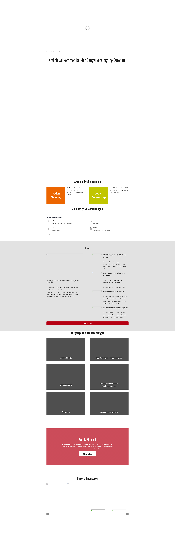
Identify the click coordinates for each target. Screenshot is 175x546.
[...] (73, 296)
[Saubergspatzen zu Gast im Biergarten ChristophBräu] (97, 273)
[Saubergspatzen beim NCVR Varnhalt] (97, 291)
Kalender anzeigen (50, 234)
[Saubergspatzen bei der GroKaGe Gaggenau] (97, 307)
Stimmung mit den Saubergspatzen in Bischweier (62, 223)
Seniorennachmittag (55, 231)
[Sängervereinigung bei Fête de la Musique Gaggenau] (97, 254)
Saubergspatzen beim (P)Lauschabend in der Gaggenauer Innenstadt (63, 281)
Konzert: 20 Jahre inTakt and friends (101, 231)
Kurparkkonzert (96, 223)
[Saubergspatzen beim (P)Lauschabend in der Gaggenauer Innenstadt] (64, 265)
